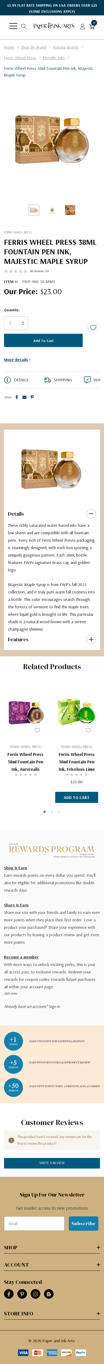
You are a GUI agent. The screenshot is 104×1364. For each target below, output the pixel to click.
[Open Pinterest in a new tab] (22, 1294)
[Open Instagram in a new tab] (35, 1294)
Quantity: (12, 309)
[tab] (44, 497)
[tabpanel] (50, 466)
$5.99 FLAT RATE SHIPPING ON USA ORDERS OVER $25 (52, 8)
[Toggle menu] (13, 26)
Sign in (54, 1006)
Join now (10, 993)
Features (18, 639)
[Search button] (24, 26)
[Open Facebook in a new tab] (8, 1294)
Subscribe (83, 1223)
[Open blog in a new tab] (48, 1294)
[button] (93, 327)
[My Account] (82, 26)
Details (16, 514)
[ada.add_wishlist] (37, 730)
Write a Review (52, 1162)
